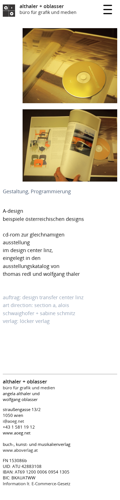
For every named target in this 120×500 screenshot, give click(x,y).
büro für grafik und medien (29, 384)
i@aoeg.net (13, 421)
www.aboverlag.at (20, 450)
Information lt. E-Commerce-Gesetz (36, 483)
